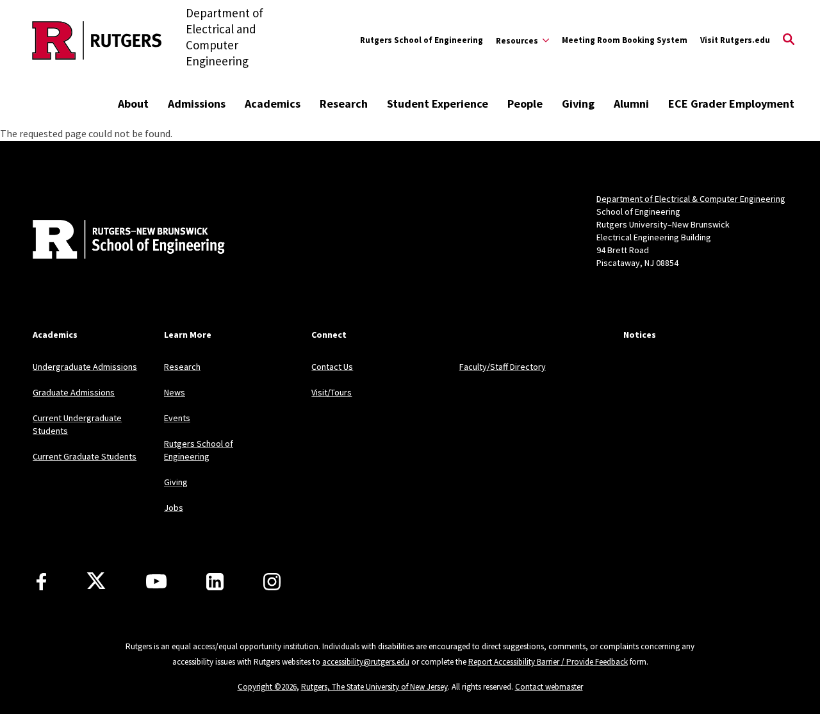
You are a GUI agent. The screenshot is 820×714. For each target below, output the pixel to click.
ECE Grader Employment (731, 103)
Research (344, 103)
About (133, 103)
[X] (96, 581)
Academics (272, 103)
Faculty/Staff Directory (502, 366)
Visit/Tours (331, 392)
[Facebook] (41, 581)
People (525, 103)
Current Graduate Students (84, 456)
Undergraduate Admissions (85, 366)
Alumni (631, 103)
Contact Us (332, 366)
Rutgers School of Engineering (421, 40)
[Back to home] (117, 241)
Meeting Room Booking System (624, 40)
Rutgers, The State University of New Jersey (374, 686)
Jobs (173, 507)
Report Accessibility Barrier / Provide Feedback (548, 661)
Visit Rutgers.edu (735, 40)
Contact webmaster (549, 686)
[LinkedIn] (215, 581)
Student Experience (437, 103)
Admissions (197, 103)
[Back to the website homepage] (97, 40)
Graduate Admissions (74, 392)
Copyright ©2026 (267, 686)
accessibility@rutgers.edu (365, 661)
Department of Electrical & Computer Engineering (690, 198)
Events (177, 418)
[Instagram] (272, 581)
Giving (578, 103)
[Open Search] (788, 40)
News (174, 392)
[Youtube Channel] (156, 581)
